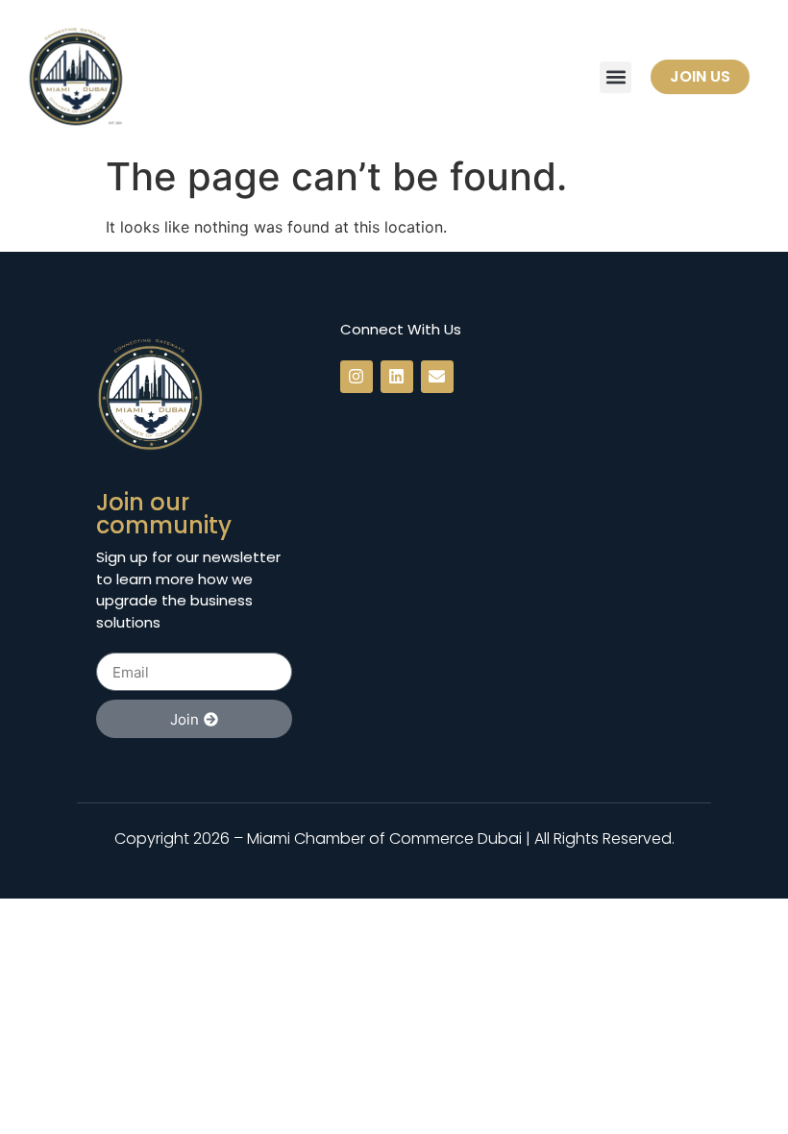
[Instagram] (356, 376)
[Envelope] (437, 376)
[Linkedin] (397, 376)
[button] (615, 77)
